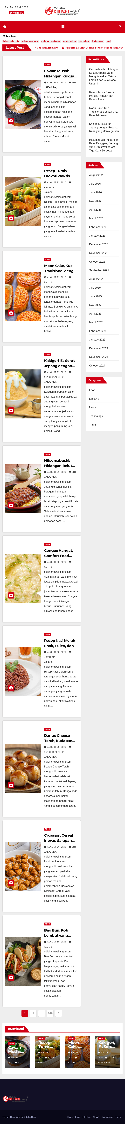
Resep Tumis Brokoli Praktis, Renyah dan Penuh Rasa (101, 96)
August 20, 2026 (57, 562)
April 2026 (95, 209)
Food (47, 65)
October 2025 (97, 261)
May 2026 (95, 201)
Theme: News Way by (13, 1117)
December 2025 (98, 244)
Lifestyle (94, 398)
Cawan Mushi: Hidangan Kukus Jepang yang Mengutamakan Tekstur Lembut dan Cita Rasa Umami (103, 76)
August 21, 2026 (57, 182)
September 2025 (99, 270)
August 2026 (96, 175)
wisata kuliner (69, 41)
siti (74, 82)
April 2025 (95, 313)
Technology (96, 416)
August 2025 (96, 279)
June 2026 (95, 192)
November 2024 (98, 357)
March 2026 (96, 218)
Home (70, 1117)
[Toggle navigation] (63, 27)
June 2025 (95, 296)
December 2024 (98, 348)
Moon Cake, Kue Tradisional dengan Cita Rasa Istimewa (61, 271)
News (92, 407)
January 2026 (97, 235)
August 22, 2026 (57, 82)
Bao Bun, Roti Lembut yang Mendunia (56, 935)
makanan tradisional (50, 41)
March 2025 (96, 322)
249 (50, 1013)
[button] (120, 26)
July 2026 (95, 183)
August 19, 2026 (57, 942)
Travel (93, 424)
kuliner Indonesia (11, 41)
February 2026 (98, 227)
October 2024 (97, 365)
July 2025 (95, 287)
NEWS (96, 1117)
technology (84, 41)
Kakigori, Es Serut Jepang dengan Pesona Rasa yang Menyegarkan (104, 128)
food (108, 41)
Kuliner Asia (98, 41)
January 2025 (97, 339)
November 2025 (98, 253)
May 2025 (95, 305)
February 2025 (98, 331)
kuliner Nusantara (30, 41)
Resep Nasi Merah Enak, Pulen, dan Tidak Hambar (59, 645)
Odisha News (30, 1117)
